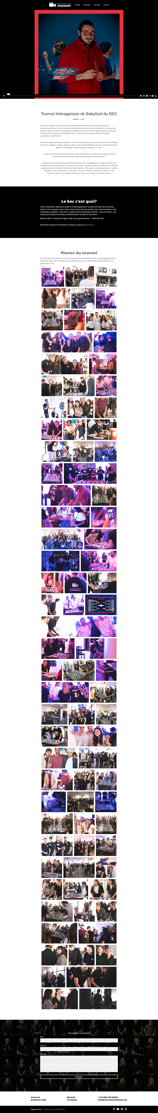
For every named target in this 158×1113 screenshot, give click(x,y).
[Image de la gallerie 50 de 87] (54, 714)
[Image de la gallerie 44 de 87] (96, 648)
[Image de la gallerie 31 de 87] (62, 539)
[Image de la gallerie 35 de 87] (52, 583)
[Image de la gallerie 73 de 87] (75, 889)
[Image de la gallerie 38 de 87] (51, 605)
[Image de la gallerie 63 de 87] (57, 823)
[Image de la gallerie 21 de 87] (102, 429)
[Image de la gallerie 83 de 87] (53, 977)
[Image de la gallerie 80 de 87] (54, 955)
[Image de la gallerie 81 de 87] (82, 955)
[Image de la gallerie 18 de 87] (106, 407)
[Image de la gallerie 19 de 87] (51, 429)
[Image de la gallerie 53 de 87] (54, 736)
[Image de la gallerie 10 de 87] (105, 342)
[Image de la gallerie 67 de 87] (84, 845)
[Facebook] (114, 1110)
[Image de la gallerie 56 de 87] (98, 758)
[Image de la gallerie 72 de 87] (51, 889)
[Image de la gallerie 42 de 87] (93, 626)
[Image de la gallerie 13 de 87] (51, 386)
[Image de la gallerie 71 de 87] (106, 867)
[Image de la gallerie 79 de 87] (98, 933)
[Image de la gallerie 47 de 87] (106, 670)
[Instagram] (125, 1110)
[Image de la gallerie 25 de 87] (52, 473)
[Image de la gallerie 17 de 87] (80, 407)
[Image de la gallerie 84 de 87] (91, 977)
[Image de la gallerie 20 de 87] (74, 429)
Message (44, 1054)
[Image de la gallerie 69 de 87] (51, 867)
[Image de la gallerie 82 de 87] (106, 955)
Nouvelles (86, 5)
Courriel (43, 1045)
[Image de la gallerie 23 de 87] (83, 451)
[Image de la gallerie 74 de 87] (103, 889)
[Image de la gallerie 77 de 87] (106, 911)
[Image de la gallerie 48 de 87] (65, 692)
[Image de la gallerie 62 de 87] (106, 802)
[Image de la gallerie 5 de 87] (106, 298)
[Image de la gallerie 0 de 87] (52, 276)
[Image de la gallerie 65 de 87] (106, 823)
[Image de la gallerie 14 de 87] (79, 386)
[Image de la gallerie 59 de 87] (106, 780)
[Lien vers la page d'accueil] (60, 5)
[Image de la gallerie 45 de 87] (51, 670)
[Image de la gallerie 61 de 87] (80, 802)
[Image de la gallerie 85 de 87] (59, 999)
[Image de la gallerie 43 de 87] (58, 648)
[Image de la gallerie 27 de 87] (66, 495)
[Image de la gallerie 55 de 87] (59, 758)
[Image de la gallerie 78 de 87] (59, 933)
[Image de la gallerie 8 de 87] (101, 320)
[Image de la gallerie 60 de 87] (53, 802)
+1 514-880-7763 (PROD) (108, 1097)
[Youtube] (118, 1110)
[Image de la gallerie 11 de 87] (64, 364)
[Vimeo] (121, 1110)
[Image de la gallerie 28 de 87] (104, 495)
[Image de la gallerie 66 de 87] (57, 845)
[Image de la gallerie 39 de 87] (73, 605)
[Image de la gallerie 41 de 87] (54, 626)
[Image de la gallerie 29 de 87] (65, 517)
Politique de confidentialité (54, 1109)
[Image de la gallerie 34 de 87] (99, 561)
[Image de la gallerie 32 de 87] (100, 539)
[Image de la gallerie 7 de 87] (74, 320)
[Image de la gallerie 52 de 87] (106, 714)
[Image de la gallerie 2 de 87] (106, 276)
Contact (106, 5)
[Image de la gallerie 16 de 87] (53, 407)
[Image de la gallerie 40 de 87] (101, 605)
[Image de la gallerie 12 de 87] (103, 364)
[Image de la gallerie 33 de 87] (60, 561)
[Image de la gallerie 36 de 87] (76, 583)
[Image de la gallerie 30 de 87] (104, 517)
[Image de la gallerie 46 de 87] (79, 670)
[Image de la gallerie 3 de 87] (55, 298)
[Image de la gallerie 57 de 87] (57, 780)
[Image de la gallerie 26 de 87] (90, 473)
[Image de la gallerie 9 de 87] (66, 342)
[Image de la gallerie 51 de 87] (82, 714)
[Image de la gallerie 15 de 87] (106, 386)
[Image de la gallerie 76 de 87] (84, 911)
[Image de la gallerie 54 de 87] (93, 736)
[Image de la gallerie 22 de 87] (56, 451)
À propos (97, 5)
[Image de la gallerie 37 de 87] (102, 583)
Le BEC (82, 119)
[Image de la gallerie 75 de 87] (57, 911)
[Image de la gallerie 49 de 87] (103, 692)
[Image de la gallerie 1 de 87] (79, 276)
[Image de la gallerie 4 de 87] (83, 298)
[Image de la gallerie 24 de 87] (106, 451)
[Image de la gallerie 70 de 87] (79, 867)
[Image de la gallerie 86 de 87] (98, 999)
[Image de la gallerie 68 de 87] (106, 845)
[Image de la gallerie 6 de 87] (52, 320)
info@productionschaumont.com (112, 1100)
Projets (77, 5)
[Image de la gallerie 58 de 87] (84, 780)
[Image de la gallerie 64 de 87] (84, 823)
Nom (42, 1037)
